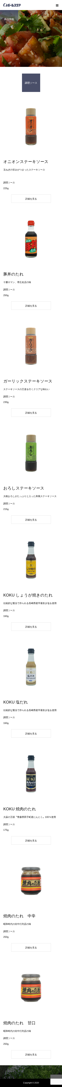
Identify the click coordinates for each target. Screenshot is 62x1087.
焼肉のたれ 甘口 (19, 1023)
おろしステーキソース (23, 488)
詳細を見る (31, 198)
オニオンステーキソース (25, 161)
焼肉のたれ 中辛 (19, 916)
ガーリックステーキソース (27, 381)
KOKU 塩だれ (15, 702)
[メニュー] (57, 5)
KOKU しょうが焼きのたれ (28, 595)
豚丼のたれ (13, 274)
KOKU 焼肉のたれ (19, 809)
